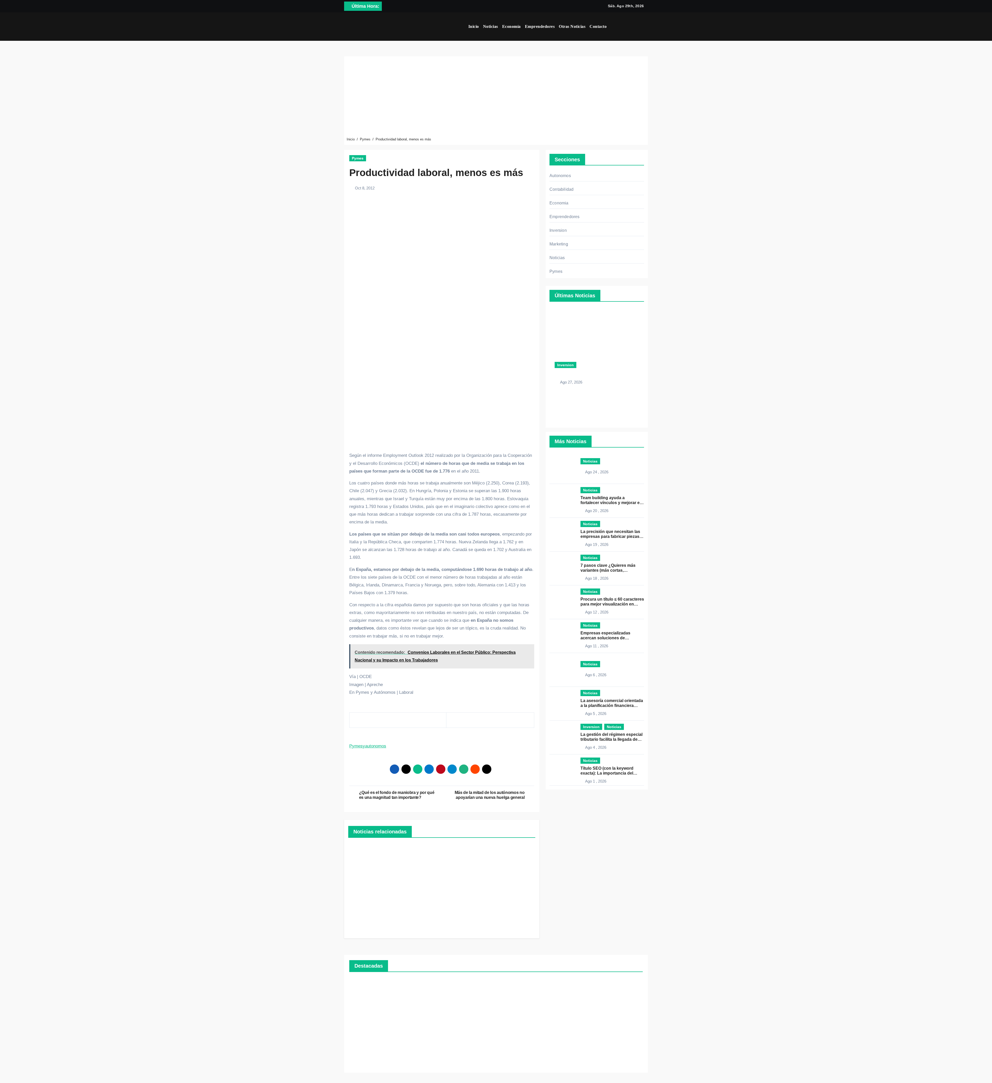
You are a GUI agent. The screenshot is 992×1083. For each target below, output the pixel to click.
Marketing (558, 244)
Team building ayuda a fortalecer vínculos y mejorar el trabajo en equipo (610, 503)
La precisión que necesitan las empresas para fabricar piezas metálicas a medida (610, 536)
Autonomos (560, 175)
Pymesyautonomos (367, 746)
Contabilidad (561, 189)
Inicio (473, 26)
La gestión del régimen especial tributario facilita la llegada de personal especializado (611, 739)
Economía (511, 26)
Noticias (490, 26)
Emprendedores (540, 26)
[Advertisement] (496, 97)
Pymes (357, 158)
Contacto (598, 26)
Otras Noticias (572, 26)
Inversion (558, 230)
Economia (559, 203)
